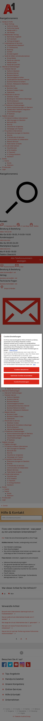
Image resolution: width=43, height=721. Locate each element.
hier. (34, 364)
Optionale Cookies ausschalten (21, 375)
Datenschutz (13, 350)
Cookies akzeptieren (21, 369)
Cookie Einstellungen (21, 382)
